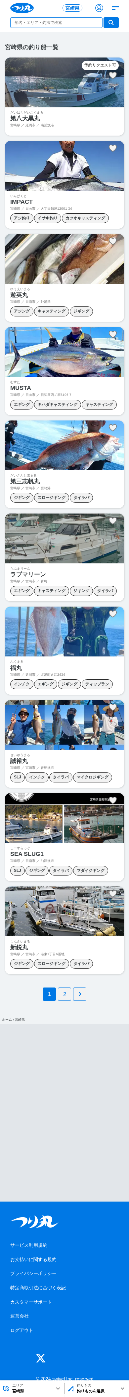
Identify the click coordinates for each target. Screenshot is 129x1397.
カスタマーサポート (31, 1302)
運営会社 (19, 1316)
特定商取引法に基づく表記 (38, 1287)
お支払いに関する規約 (33, 1259)
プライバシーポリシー (33, 1273)
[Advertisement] (64, 1113)
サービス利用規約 (28, 1245)
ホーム (7, 1019)
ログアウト (21, 1330)
